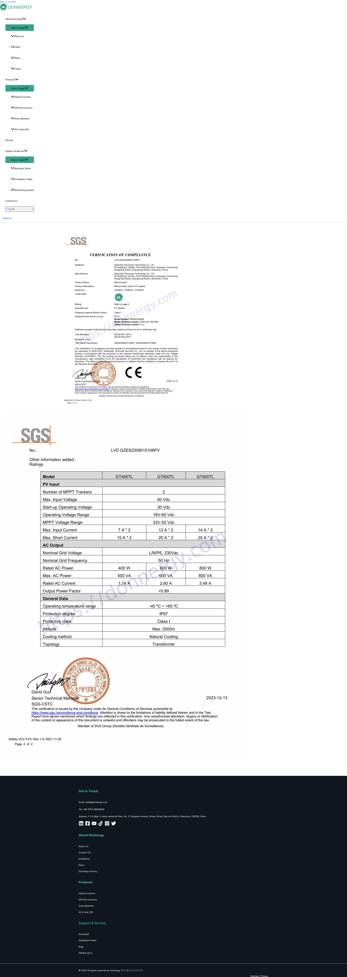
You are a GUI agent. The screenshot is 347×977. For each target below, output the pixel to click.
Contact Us (11, 201)
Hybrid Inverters (22, 97)
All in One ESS (21, 129)
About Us (19, 36)
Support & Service (14, 151)
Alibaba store (85, 953)
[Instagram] (107, 825)
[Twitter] (113, 825)
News (17, 58)
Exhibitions (84, 858)
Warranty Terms (22, 168)
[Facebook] (87, 825)
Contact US (85, 852)
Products (10, 79)
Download (84, 934)
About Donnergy (14, 19)
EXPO (17, 47)
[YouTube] (94, 825)
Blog (81, 946)
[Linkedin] (81, 825)
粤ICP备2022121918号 (132, 970)
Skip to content (8, 1)
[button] (7, 218)
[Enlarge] (244, 232)
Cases (17, 68)
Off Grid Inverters (23, 107)
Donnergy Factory (88, 871)
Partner (9, 140)
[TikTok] (100, 825)
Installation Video (23, 179)
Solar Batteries (21, 118)
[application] (24, 19)
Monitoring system (24, 190)
